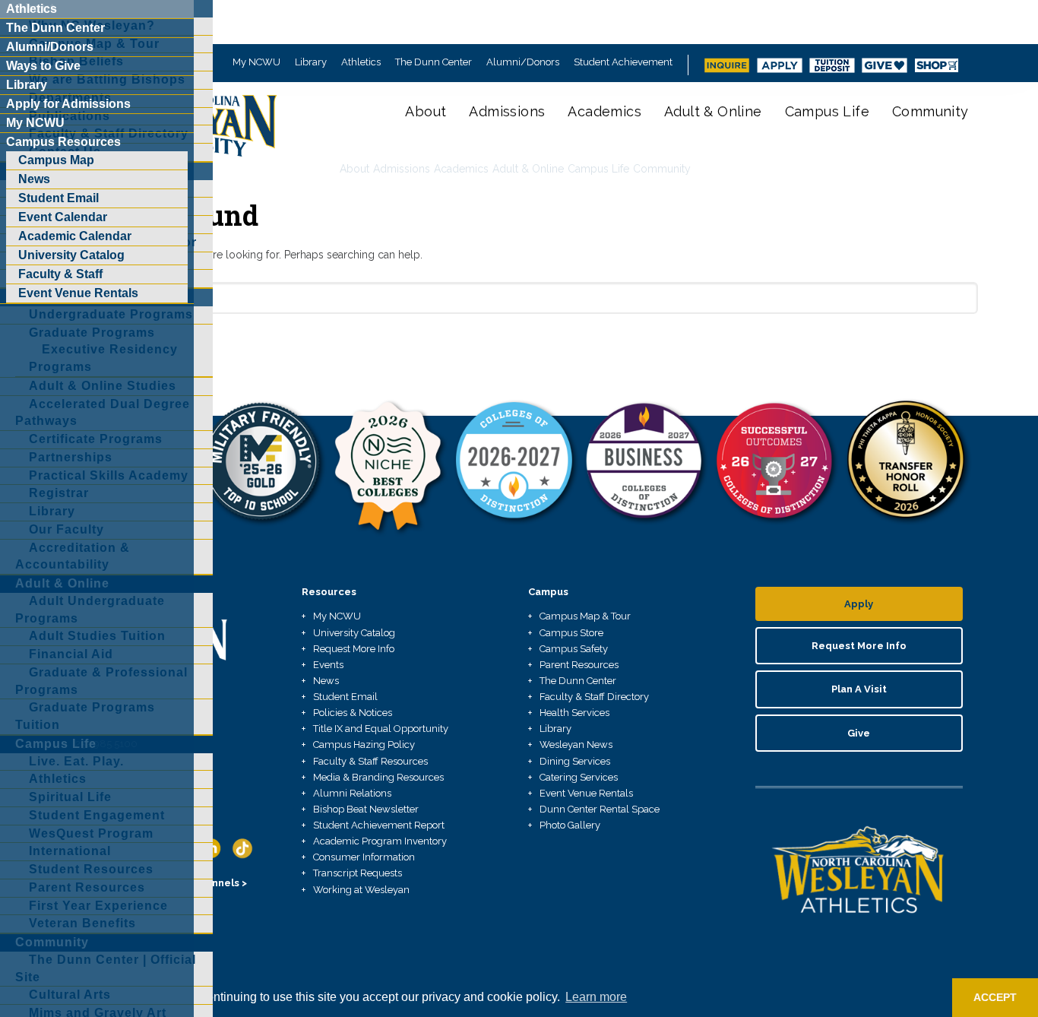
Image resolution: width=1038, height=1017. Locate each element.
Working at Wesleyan (361, 889)
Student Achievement (623, 62)
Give (858, 733)
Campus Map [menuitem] (56, 160)
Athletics (361, 62)
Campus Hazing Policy (364, 744)
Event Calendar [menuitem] (62, 217)
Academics (604, 111)
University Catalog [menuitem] (71, 255)
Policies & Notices (352, 712)
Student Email (345, 696)
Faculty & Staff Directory (594, 696)
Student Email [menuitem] (58, 198)
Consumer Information (364, 857)
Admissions (507, 111)
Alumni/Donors (522, 62)
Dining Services (575, 761)
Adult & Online (713, 111)
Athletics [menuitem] (31, 8)
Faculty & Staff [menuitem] (60, 274)
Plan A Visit (859, 689)
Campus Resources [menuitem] (63, 141)
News (326, 680)
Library (311, 62)
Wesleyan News (576, 744)
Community (930, 111)
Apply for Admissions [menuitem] (68, 103)
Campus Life (827, 111)
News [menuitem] (34, 179)
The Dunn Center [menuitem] (55, 27)
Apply (858, 604)
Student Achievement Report (379, 825)
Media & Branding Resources (378, 777)
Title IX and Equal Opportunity (380, 728)
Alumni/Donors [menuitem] (49, 46)
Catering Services (579, 777)
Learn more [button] (596, 996)
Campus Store (571, 632)
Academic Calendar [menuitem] (74, 236)
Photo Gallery (570, 825)
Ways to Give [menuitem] (43, 65)
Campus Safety (574, 648)
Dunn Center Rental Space (600, 809)
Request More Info (353, 648)
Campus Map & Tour (585, 616)
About (425, 111)
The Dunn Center (433, 62)
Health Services (574, 712)
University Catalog (354, 632)
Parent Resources (579, 664)
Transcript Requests (357, 873)
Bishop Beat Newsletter (366, 809)
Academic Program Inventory (380, 841)
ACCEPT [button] (995, 997)
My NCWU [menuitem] (35, 122)
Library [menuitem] (26, 84)
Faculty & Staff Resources (370, 761)
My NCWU (256, 62)
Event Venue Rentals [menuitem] (78, 293)
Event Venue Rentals (586, 793)
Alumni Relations (352, 793)
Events (328, 664)
